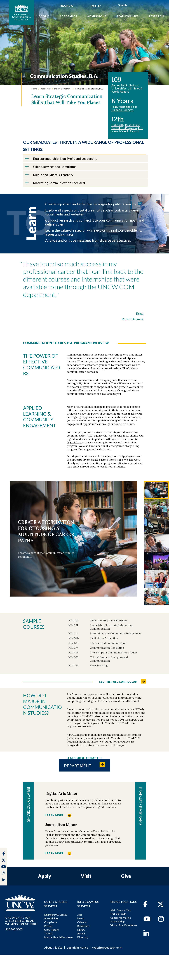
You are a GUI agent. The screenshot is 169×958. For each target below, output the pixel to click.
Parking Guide (118, 913)
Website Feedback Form (107, 947)
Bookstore (83, 925)
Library (81, 929)
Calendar (82, 922)
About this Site (53, 947)
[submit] (130, 5)
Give (126, 876)
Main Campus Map (120, 910)
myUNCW (66, 5)
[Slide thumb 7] (156, 596)
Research (156, 16)
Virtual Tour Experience (123, 925)
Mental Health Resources (58, 937)
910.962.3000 (13, 929)
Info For (96, 5)
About (44, 16)
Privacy (48, 925)
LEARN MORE (54, 815)
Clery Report (51, 929)
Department (78, 765)
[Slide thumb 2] (156, 508)
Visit (86, 876)
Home (34, 88)
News (80, 918)
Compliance (50, 922)
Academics (68, 16)
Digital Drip (74, 442)
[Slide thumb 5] (156, 561)
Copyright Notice (77, 947)
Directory (82, 937)
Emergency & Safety (55, 914)
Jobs (79, 914)
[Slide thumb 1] (156, 490)
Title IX (48, 933)
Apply (44, 876)
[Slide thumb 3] (156, 525)
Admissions (97, 16)
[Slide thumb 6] (156, 579)
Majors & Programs (62, 88)
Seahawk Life (128, 16)
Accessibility (51, 918)
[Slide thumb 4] (156, 543)
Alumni (81, 933)
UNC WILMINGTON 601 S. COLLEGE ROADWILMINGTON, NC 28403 (21, 921)
